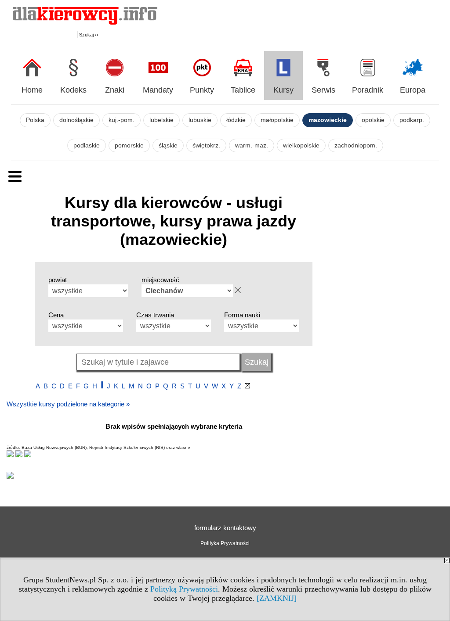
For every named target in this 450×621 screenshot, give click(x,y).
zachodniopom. (355, 145)
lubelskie (161, 120)
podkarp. (411, 120)
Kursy (283, 90)
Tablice (243, 90)
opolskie (373, 120)
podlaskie (86, 145)
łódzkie (236, 120)
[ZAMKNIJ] (277, 598)
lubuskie (200, 120)
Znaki (114, 90)
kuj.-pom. (121, 120)
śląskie (168, 145)
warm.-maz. (251, 145)
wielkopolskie (301, 145)
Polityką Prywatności (184, 589)
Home (32, 90)
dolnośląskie (76, 120)
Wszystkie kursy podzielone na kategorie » (68, 404)
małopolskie (277, 120)
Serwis (323, 90)
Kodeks (73, 90)
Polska (35, 120)
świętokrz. (206, 145)
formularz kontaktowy (225, 527)
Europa (412, 90)
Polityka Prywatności (225, 543)
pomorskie (129, 145)
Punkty (202, 90)
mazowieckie (327, 120)
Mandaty (158, 90)
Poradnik (367, 90)
